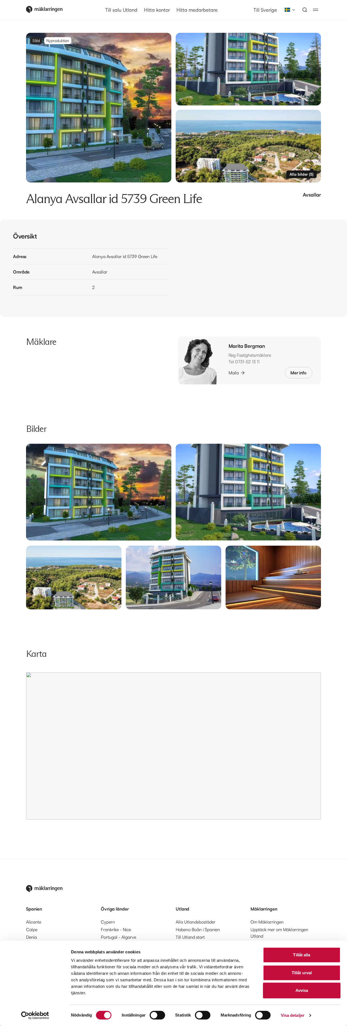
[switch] (157, 1015)
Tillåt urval (302, 972)
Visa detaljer (292, 1015)
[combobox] (288, 9)
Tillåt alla (301, 955)
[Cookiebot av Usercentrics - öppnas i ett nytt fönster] (35, 1015)
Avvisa (301, 990)
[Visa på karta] (173, 746)
